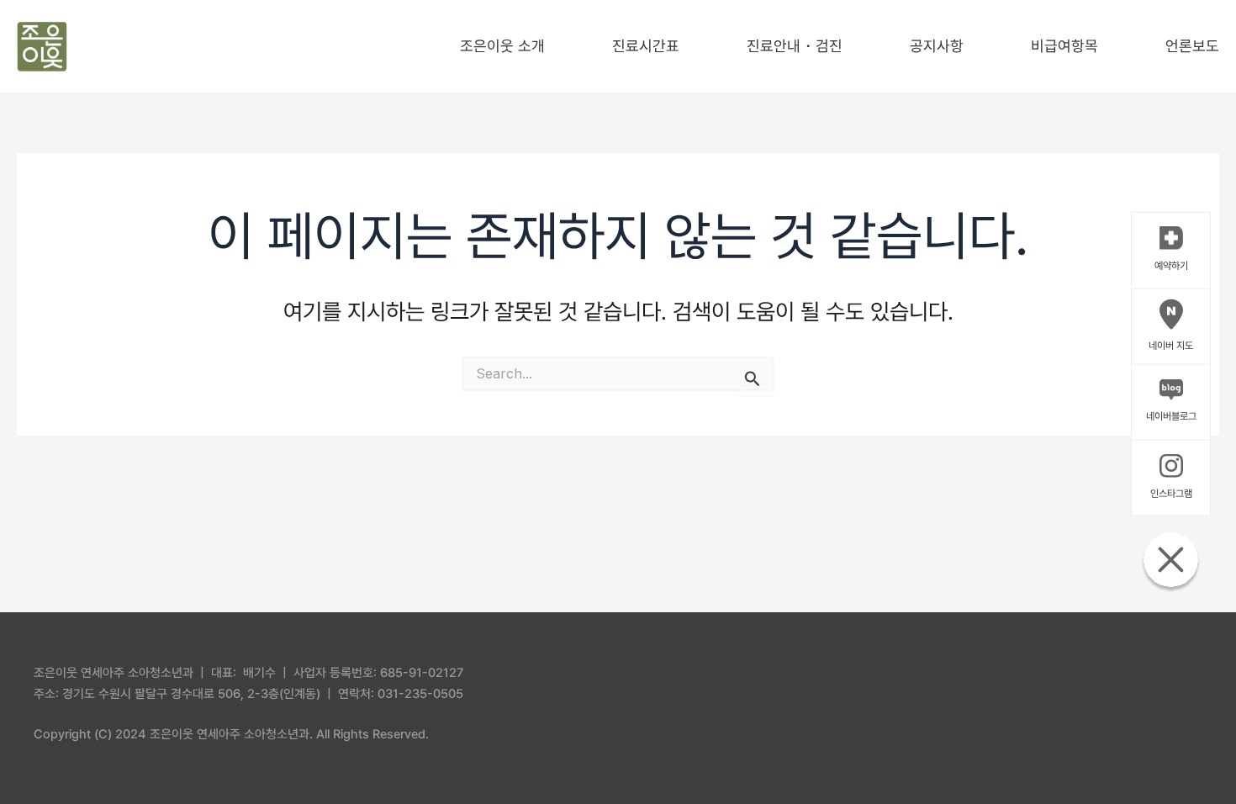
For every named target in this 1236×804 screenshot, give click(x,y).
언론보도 (1192, 46)
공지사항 (937, 46)
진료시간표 (645, 46)
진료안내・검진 (794, 46)
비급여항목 (1064, 46)
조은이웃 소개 (502, 46)
